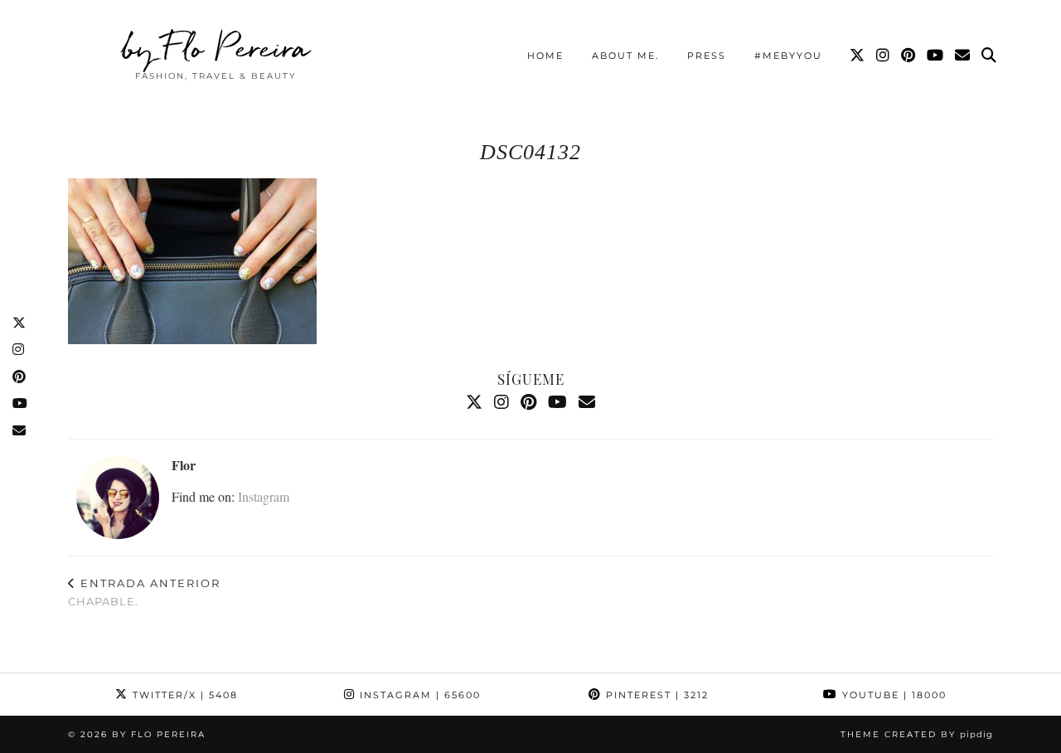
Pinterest (655, 695)
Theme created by (917, 734)
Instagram (263, 496)
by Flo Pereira (216, 47)
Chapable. (144, 592)
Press (706, 55)
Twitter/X (183, 695)
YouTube (892, 695)
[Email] (963, 55)
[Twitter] (858, 55)
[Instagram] (883, 55)
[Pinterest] (909, 55)
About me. (625, 55)
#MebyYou (788, 55)
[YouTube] (936, 55)
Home (545, 55)
